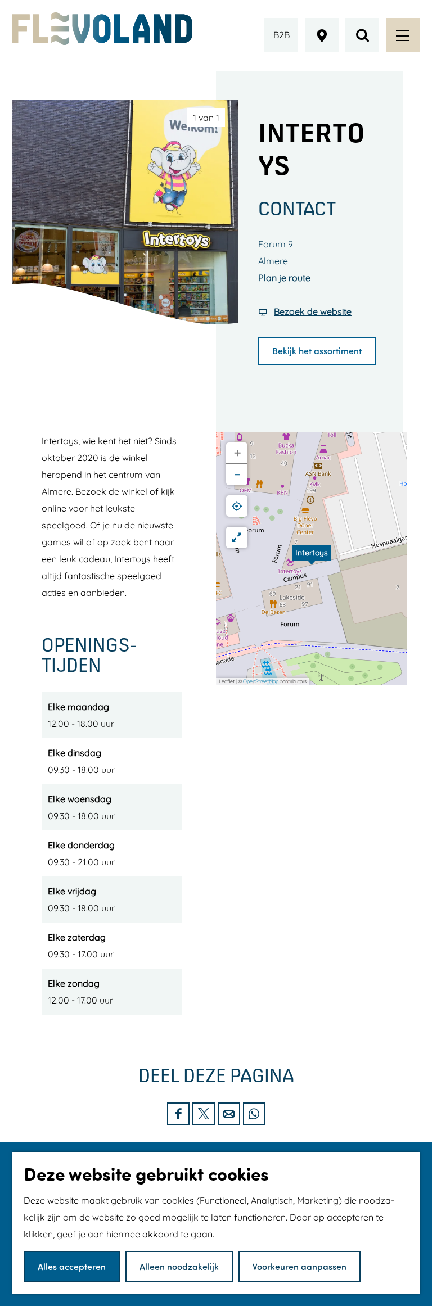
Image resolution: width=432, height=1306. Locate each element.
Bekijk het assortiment (317, 350)
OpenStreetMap (260, 681)
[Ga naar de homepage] (102, 28)
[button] (311, 559)
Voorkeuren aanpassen (299, 1266)
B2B (281, 34)
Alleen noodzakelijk (179, 1266)
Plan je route (284, 277)
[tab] (206, 117)
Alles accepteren (72, 1266)
